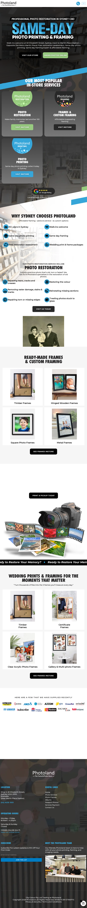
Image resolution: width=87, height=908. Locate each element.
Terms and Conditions (52, 902)
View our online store (10, 832)
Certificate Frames (64, 626)
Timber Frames (22, 403)
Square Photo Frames (22, 442)
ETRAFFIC (70, 900)
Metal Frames (64, 442)
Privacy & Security (33, 902)
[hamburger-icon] (84, 3)
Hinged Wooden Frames (64, 403)
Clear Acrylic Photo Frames (22, 667)
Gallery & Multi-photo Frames (64, 667)
